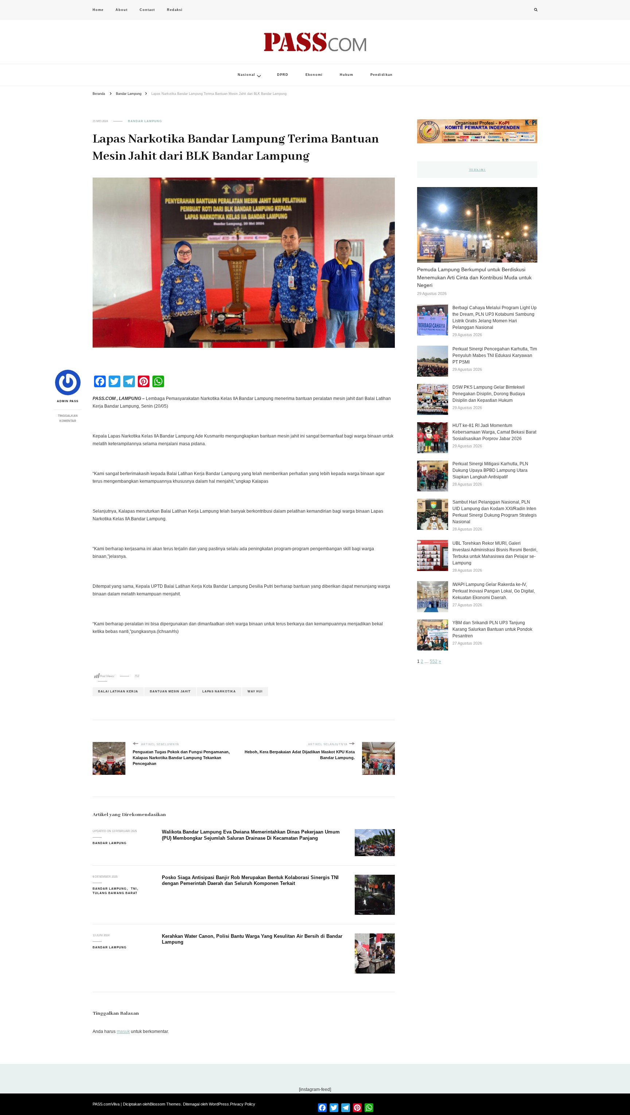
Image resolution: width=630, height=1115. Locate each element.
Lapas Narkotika (219, 691)
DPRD (282, 75)
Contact (147, 10)
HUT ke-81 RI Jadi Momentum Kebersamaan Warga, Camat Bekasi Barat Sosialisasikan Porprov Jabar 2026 (494, 432)
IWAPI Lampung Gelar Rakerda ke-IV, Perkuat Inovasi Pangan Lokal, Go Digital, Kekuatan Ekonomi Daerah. (493, 591)
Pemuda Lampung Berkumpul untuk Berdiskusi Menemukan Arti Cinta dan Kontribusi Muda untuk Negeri (474, 277)
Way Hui (255, 691)
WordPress (219, 1104)
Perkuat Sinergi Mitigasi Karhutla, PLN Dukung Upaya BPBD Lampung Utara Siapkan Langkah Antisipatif (490, 470)
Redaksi (175, 10)
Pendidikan (381, 75)
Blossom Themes (165, 1104)
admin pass (67, 401)
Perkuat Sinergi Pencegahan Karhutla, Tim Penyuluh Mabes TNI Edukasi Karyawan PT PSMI (494, 355)
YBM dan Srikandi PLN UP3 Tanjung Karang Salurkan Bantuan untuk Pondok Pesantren (492, 629)
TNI (134, 888)
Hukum (346, 75)
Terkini (477, 170)
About (122, 10)
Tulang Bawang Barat (115, 893)
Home (98, 10)
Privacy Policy (242, 1104)
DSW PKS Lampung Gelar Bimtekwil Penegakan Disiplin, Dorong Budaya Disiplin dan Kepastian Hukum (488, 394)
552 (434, 661)
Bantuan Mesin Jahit (170, 691)
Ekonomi (314, 75)
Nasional (246, 75)
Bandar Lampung (145, 121)
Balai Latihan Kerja (118, 691)
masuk (123, 1031)
